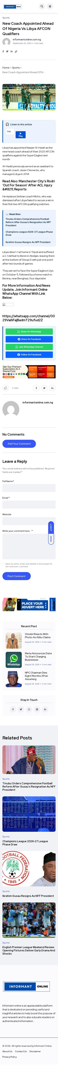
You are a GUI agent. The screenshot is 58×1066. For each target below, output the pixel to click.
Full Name (8, 481)
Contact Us (21, 1051)
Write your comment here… (17, 530)
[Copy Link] (16, 51)
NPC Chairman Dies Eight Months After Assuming (36, 676)
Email (6, 497)
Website (6, 514)
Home (6, 67)
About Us (7, 1051)
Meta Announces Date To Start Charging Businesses (38, 656)
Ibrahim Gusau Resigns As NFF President (28, 242)
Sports (16, 67)
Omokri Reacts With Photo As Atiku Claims (38, 635)
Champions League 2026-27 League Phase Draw (29, 233)
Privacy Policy (9, 1056)
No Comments (13, 434)
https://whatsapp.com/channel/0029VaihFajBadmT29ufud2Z (28, 318)
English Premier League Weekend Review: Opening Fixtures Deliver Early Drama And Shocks (28, 950)
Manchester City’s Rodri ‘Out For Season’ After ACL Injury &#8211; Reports (28, 185)
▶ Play (21, 134)
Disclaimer (35, 1051)
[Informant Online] (12, 6)
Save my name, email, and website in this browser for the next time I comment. (29, 565)
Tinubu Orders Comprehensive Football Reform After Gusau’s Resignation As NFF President (28, 222)
